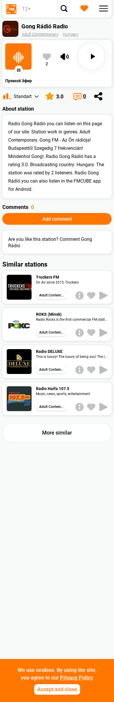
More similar (57, 433)
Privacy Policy (76, 677)
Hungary (71, 34)
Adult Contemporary (40, 34)
